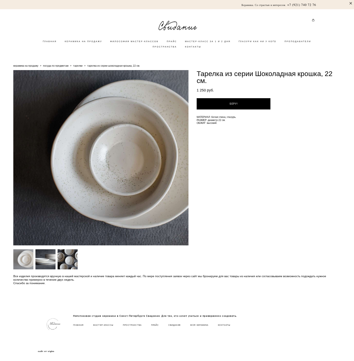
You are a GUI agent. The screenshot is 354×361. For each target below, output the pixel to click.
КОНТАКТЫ (193, 47)
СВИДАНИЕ (174, 325)
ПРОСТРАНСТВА (165, 47)
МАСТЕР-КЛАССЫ (103, 325)
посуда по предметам (55, 65)
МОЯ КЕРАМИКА (199, 325)
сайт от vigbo (46, 351)
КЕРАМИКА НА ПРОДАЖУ (83, 41)
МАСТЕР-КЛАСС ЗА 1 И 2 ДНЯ (207, 41)
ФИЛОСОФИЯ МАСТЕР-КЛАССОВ (134, 41)
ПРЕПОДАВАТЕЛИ (298, 41)
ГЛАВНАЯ (50, 41)
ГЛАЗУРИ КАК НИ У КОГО (257, 41)
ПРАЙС (172, 41)
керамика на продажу (25, 65)
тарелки (78, 65)
